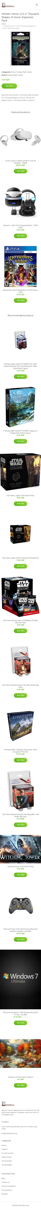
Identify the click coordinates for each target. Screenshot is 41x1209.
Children (4, 1149)
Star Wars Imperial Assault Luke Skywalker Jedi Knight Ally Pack (20, 815)
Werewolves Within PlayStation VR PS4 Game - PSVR (20, 291)
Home (4, 24)
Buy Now (9, 86)
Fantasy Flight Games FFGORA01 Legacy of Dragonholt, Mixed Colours (20, 432)
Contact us (5, 1182)
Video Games (7, 1157)
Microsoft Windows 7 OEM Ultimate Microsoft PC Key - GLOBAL (20, 1013)
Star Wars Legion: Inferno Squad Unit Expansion (20, 558)
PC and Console (7, 1153)
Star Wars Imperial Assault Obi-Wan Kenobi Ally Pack (20, 686)
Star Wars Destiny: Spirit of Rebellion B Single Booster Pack (20, 621)
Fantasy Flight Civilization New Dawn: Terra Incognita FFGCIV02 (20, 751)
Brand (13, 72)
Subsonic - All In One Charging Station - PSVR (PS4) (20, 226)
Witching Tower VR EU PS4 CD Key (20, 866)
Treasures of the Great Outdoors (20, 1077)
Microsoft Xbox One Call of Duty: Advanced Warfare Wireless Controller (20, 930)
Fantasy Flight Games (24, 72)
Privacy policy (7, 1190)
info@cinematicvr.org (9, 1133)
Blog (3, 1178)
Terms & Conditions (9, 1186)
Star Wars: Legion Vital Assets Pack (20, 495)
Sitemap (5, 1194)
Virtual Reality (7, 1165)
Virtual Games (7, 1161)
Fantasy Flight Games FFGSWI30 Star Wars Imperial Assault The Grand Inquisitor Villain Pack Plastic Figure (20, 366)
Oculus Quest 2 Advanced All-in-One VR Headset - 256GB (20, 162)
